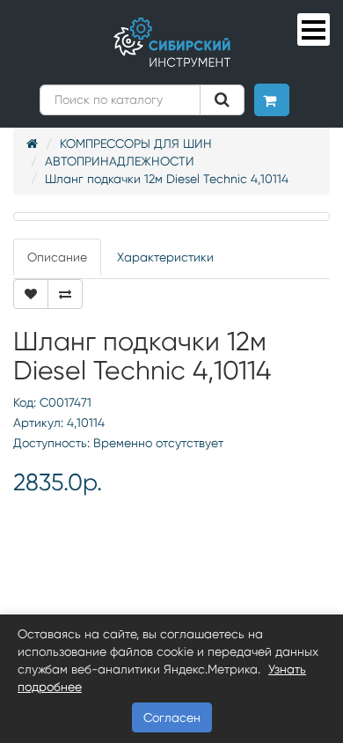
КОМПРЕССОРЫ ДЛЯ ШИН (136, 143)
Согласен (172, 717)
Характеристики (165, 257)
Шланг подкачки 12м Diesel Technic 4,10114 (166, 179)
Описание (57, 257)
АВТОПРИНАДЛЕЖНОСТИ (119, 161)
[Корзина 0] (271, 100)
